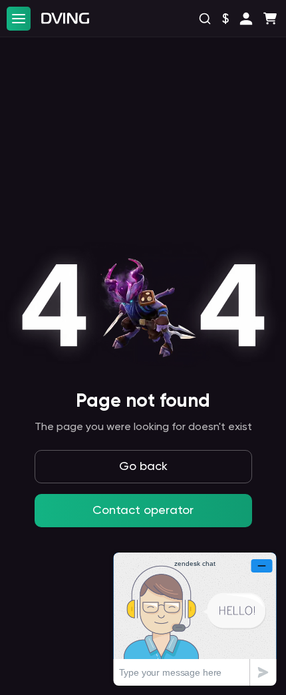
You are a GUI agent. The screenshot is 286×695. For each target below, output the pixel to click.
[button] (246, 18)
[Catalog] (19, 19)
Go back (143, 467)
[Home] (65, 18)
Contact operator (143, 511)
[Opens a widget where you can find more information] (194, 618)
